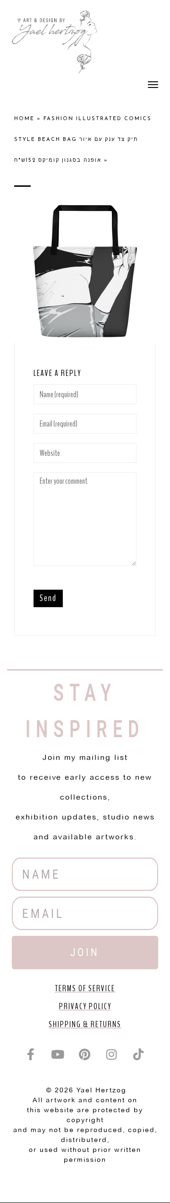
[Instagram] (112, 1054)
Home (24, 119)
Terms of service (85, 988)
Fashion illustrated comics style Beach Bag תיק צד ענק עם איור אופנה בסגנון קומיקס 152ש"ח (83, 139)
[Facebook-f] (31, 1054)
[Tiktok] (139, 1054)
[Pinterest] (85, 1054)
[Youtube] (58, 1054)
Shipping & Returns (85, 1024)
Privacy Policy (85, 1006)
